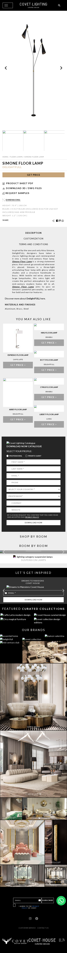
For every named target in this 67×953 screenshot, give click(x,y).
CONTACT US (42, 928)
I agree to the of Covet (29, 907)
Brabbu (49, 337)
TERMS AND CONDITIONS (33, 244)
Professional (15, 456)
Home (5, 157)
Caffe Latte (18, 359)
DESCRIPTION (33, 233)
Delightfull (12, 167)
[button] (63, 552)
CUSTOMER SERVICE (27, 928)
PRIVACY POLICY (32, 517)
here (42, 298)
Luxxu (49, 419)
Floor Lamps (16, 157)
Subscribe (47, 900)
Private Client (34, 456)
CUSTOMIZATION (33, 238)
